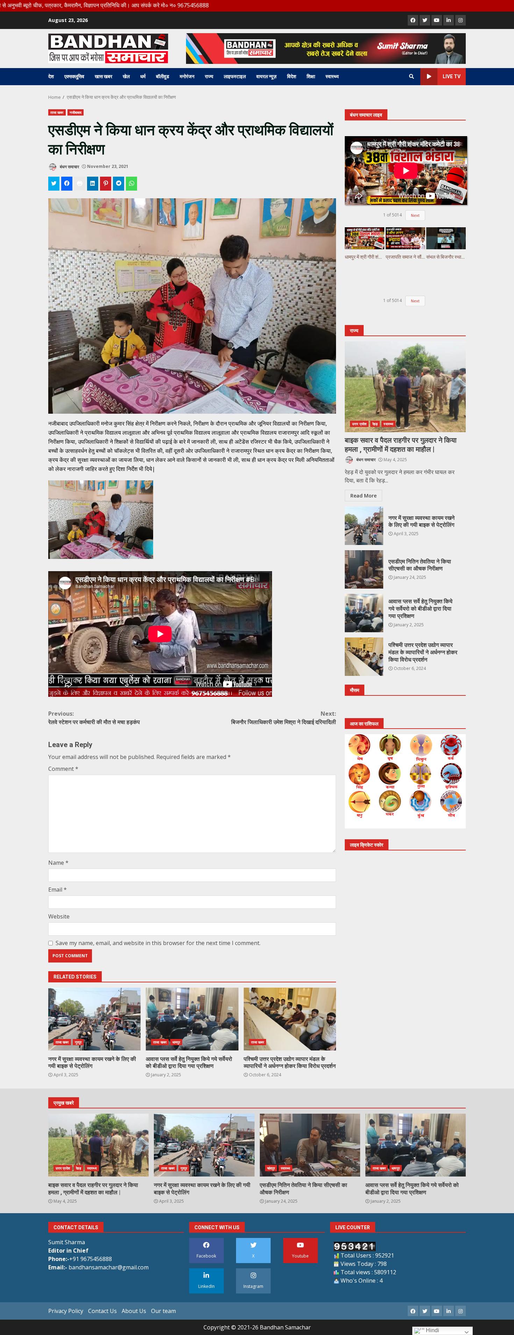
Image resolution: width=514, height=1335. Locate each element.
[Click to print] (79, 184)
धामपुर (176, 1042)
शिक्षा (311, 76)
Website (59, 916)
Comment (63, 769)
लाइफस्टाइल (235, 76)
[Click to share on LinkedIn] (92, 184)
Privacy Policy (65, 1311)
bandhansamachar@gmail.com (109, 1267)
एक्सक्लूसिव (74, 76)
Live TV (452, 76)
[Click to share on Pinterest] (105, 184)
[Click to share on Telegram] (118, 184)
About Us (134, 1311)
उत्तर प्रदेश (359, 423)
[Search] (411, 76)
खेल (126, 76)
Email (57, 889)
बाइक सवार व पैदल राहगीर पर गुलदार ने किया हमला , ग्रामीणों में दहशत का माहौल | (405, 386)
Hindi (431, 1330)
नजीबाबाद (76, 112)
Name (58, 862)
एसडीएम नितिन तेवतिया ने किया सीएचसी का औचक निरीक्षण (364, 569)
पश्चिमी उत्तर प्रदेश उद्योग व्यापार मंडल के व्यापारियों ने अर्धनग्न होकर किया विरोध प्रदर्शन (290, 1019)
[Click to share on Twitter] (53, 184)
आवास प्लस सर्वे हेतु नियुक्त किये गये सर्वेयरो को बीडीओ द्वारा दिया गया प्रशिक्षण (192, 1019)
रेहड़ (375, 423)
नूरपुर (78, 1042)
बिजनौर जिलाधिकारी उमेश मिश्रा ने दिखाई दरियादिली (283, 718)
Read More (363, 495)
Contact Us (102, 1311)
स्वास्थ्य (332, 76)
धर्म (142, 76)
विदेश (291, 76)
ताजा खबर (57, 112)
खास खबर (103, 76)
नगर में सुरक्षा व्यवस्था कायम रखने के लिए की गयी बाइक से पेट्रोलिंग (94, 1019)
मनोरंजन (187, 76)
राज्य (209, 76)
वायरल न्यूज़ (266, 76)
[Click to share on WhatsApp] (131, 184)
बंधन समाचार (69, 166)
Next (415, 215)
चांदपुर (271, 1168)
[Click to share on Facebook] (66, 184)
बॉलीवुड (162, 76)
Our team (163, 1311)
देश (51, 76)
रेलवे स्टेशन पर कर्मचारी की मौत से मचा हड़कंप (94, 718)
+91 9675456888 (90, 1259)
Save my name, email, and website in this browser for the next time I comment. (158, 943)
